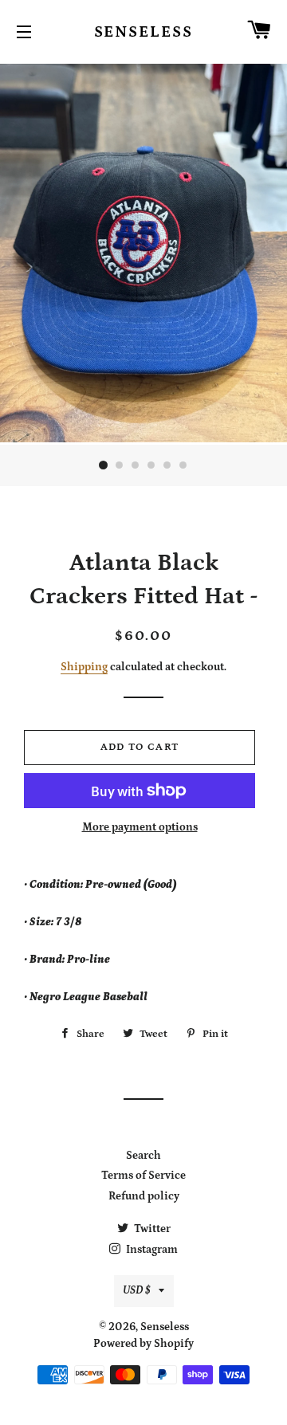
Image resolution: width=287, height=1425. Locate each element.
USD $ (137, 1290)
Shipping (84, 667)
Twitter (151, 1229)
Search (143, 1155)
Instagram (151, 1249)
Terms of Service (143, 1175)
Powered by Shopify (143, 1343)
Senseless (144, 32)
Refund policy (143, 1196)
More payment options (140, 827)
